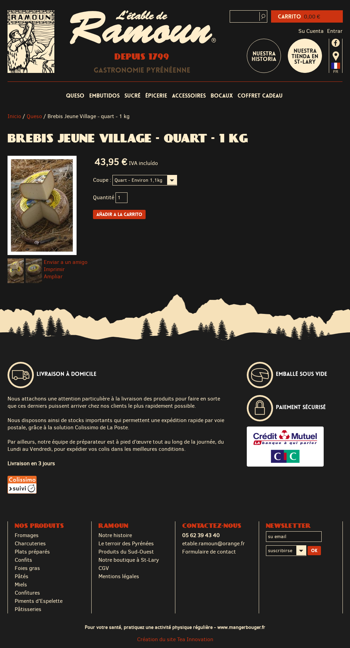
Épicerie (156, 95)
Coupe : (102, 179)
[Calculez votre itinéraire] (336, 56)
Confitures (27, 592)
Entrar (334, 31)
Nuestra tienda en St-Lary (305, 56)
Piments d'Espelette (39, 601)
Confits (23, 559)
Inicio (14, 116)
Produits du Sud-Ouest (126, 551)
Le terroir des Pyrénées (126, 543)
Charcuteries (30, 543)
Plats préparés (32, 551)
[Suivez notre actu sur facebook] (336, 43)
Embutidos (104, 95)
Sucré (132, 95)
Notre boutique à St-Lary (128, 559)
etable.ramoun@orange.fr (213, 543)
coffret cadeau (260, 95)
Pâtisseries (28, 609)
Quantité (103, 197)
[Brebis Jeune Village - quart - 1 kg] (16, 270)
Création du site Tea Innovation (175, 639)
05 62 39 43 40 (201, 535)
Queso (75, 95)
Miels (21, 584)
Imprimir (54, 269)
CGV (103, 568)
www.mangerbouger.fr (241, 627)
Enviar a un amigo (66, 262)
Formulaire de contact (209, 551)
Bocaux (222, 95)
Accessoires (189, 95)
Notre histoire (115, 535)
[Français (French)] (335, 71)
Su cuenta (311, 31)
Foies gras (27, 568)
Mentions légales (118, 576)
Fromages (27, 535)
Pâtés (21, 576)
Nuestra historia (264, 56)
